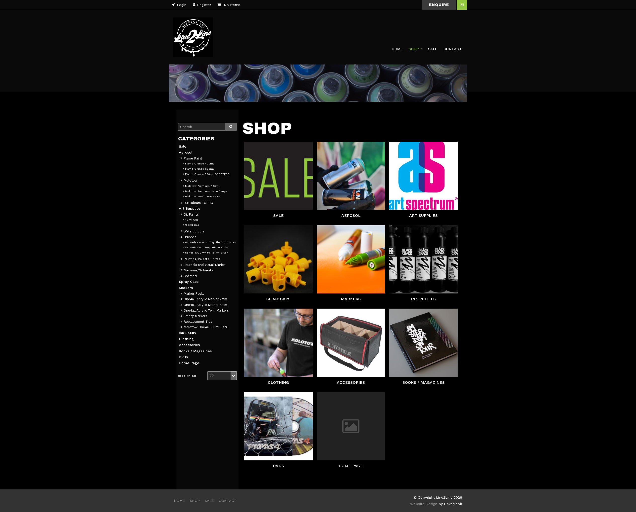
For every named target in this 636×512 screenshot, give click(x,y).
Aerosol (185, 152)
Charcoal (190, 276)
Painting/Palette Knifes (202, 259)
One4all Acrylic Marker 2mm (205, 299)
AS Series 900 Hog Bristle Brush (207, 247)
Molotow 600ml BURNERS (202, 196)
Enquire (439, 5)
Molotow (191, 180)
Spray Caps (189, 282)
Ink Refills (187, 333)
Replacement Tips (198, 321)
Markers (186, 288)
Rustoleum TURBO (198, 203)
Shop (414, 49)
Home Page (189, 363)
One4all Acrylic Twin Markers (206, 310)
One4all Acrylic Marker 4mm (205, 305)
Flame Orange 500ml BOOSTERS (207, 174)
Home (397, 49)
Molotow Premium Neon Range (206, 191)
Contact (452, 49)
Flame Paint (193, 158)
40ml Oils (191, 219)
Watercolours (194, 231)
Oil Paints (191, 214)
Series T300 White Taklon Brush (206, 252)
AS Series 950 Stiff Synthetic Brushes (210, 242)
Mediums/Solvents (198, 270)
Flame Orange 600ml (199, 168)
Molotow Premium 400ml (202, 186)
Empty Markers (195, 316)
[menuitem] (179, 500)
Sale (432, 49)
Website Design (423, 504)
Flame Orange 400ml (199, 163)
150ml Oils (192, 224)
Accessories (189, 345)
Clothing (186, 339)
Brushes (190, 237)
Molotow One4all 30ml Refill (206, 327)
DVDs (183, 357)
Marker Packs (194, 293)
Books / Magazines (195, 351)
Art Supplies (189, 208)
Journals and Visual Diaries (205, 265)
